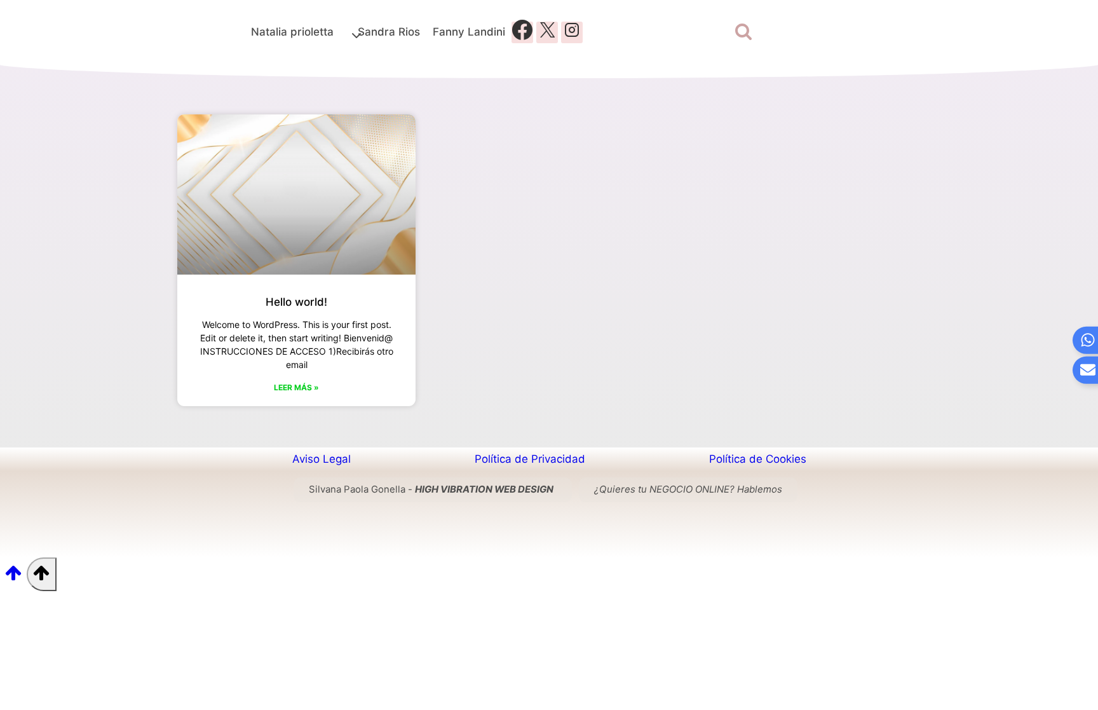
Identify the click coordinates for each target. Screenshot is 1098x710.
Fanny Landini (469, 31)
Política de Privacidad (530, 459)
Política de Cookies (757, 459)
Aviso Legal (321, 459)
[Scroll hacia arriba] (13, 577)
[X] (547, 32)
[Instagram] (572, 32)
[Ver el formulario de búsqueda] (743, 32)
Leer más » (296, 387)
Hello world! (296, 302)
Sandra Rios (389, 31)
